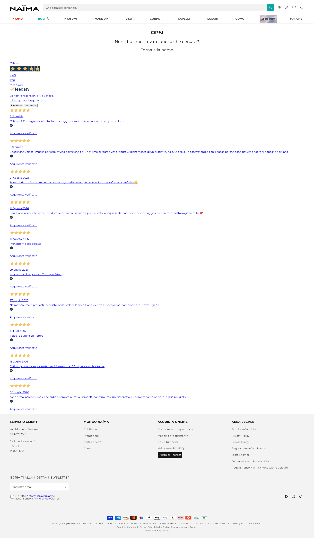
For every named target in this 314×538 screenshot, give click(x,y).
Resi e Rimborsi (168, 442)
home (167, 50)
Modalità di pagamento (173, 435)
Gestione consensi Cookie (184, 527)
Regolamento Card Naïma (249, 448)
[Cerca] (270, 7)
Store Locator (240, 454)
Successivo (30, 105)
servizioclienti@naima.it (25, 429)
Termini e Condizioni (245, 429)
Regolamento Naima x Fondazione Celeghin (260, 467)
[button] (71, 19)
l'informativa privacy (40, 496)
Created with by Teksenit (157, 530)
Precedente (16, 105)
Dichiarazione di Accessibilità (250, 461)
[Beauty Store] (279, 7)
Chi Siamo (90, 429)
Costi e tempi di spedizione (175, 429)
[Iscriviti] (65, 487)
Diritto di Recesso (170, 454)
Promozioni (91, 435)
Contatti (89, 448)
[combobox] (158, 7)
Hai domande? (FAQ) (171, 448)
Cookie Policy (240, 442)
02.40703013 (18, 434)
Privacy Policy (240, 435)
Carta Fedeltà (92, 442)
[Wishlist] (294, 7)
